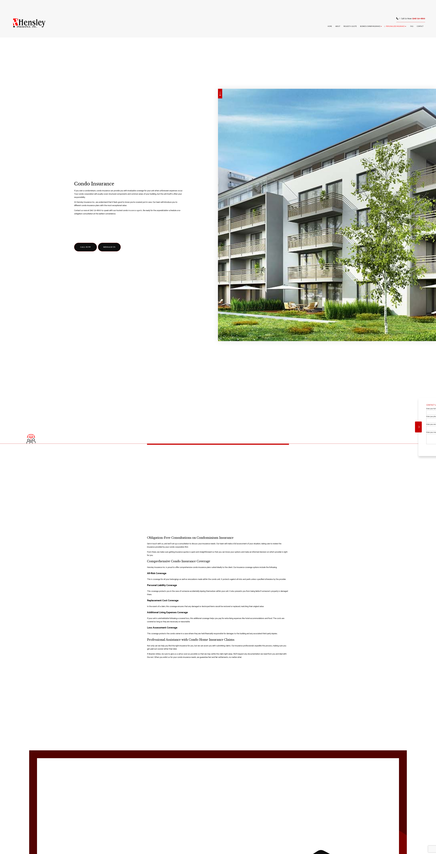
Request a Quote (350, 26)
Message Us (109, 247)
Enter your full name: (388, 409)
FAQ (411, 26)
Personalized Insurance (395, 26)
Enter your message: (388, 432)
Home (330, 26)
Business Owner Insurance (370, 26)
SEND (414, 447)
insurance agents (135, 210)
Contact (420, 26)
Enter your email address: (390, 424)
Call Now (85, 247)
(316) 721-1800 (418, 18)
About (337, 26)
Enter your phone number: (390, 416)
